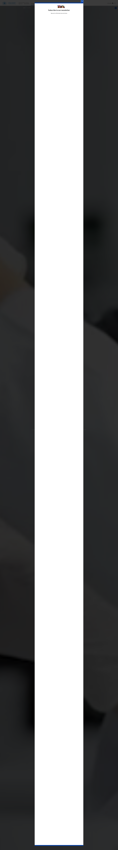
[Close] (82, 1)
